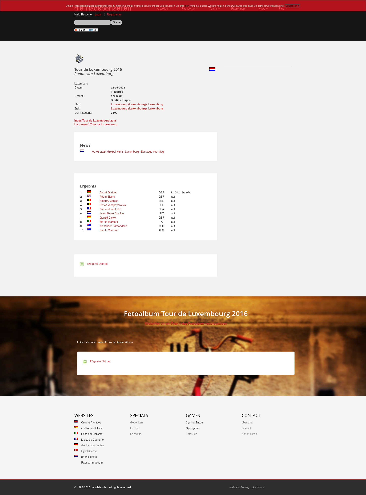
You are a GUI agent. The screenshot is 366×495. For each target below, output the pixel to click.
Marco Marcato (109, 222)
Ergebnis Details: (97, 264)
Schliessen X (292, 6)
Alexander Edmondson (113, 226)
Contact (246, 428)
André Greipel (108, 192)
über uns (247, 422)
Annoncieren (249, 434)
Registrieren (114, 14)
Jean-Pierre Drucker (112, 213)
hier (186, 6)
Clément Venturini (110, 209)
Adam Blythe (107, 196)
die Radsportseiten (92, 445)
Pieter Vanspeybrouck (113, 205)
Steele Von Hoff (109, 230)
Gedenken (136, 422)
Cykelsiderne (89, 451)
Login (98, 14)
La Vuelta (135, 434)
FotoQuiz (191, 434)
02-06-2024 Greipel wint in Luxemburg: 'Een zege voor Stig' (128, 151)
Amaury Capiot (109, 201)
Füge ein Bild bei (99, 361)
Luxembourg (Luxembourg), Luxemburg (137, 104)
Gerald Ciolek (108, 217)
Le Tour (135, 428)
